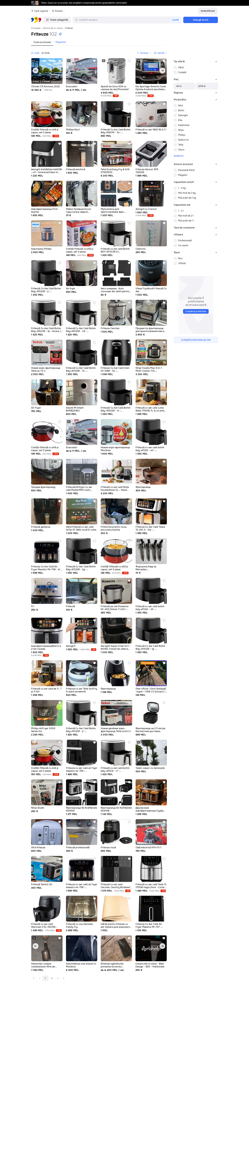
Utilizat (182, 263)
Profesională (185, 240)
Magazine (60, 42)
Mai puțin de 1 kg (187, 197)
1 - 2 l (181, 210)
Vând (181, 67)
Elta (180, 120)
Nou (180, 258)
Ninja (181, 130)
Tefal (180, 144)
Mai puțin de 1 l (186, 220)
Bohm (181, 110)
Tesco (181, 149)
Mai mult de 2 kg (187, 192)
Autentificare (208, 10)
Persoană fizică (186, 170)
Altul (180, 105)
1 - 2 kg (182, 188)
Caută (175, 19)
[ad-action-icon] (59, 61)
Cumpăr (182, 72)
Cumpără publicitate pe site (196, 339)
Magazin (182, 175)
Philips (181, 134)
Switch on (183, 139)
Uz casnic (183, 245)
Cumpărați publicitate (195, 311)
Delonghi (183, 115)
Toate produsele (42, 42)
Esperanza (183, 125)
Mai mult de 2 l (186, 215)
